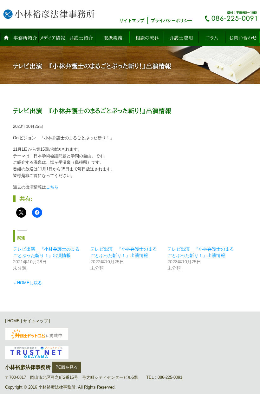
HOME (5, 37)
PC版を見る (66, 367)
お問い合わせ (243, 38)
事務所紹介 (25, 38)
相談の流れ (147, 38)
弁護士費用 (181, 38)
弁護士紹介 (81, 38)
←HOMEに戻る (27, 282)
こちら (52, 187)
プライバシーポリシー (171, 20)
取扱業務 (112, 38)
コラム (212, 38)
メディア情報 (52, 38)
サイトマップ (132, 20)
